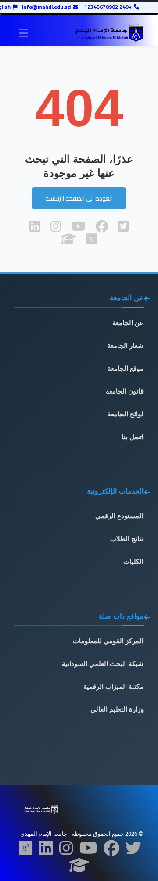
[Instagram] (66, 850)
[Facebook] (111, 850)
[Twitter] (133, 850)
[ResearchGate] (26, 850)
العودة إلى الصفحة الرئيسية (79, 198)
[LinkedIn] (46, 850)
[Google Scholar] (79, 868)
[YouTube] (88, 850)
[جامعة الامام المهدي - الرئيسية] (108, 33)
